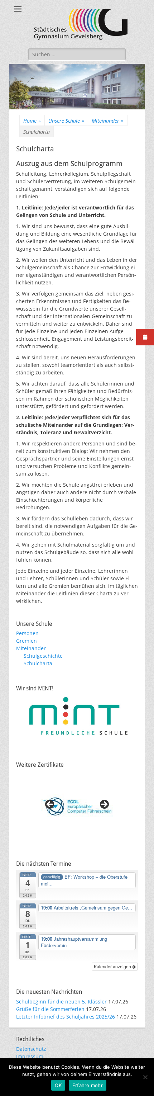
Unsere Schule (66, 120)
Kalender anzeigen (113, 966)
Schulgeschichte (43, 655)
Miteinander (108, 120)
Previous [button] (50, 804)
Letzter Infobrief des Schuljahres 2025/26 (65, 1016)
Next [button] (103, 804)
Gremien (26, 640)
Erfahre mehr (87, 1085)
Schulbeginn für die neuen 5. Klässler (61, 1001)
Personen (27, 633)
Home (32, 120)
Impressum (29, 1056)
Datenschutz (31, 1048)
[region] (77, 806)
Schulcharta (38, 663)
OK (58, 1085)
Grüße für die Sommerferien (50, 1009)
